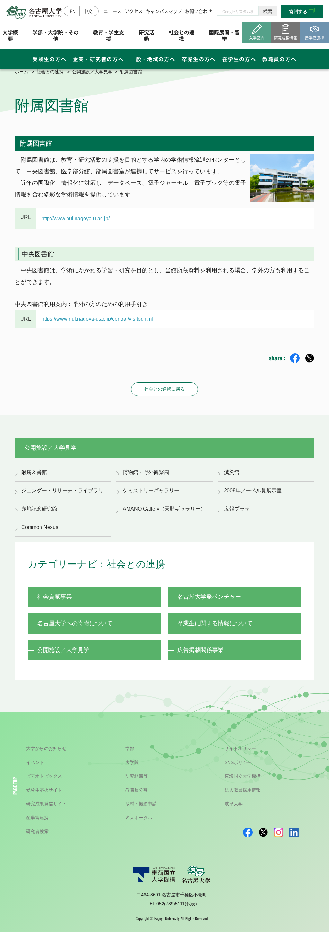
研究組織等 (136, 776)
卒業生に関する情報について (215, 623)
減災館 (231, 472)
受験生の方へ (49, 59)
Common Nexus (39, 527)
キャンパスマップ (164, 11)
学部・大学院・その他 (55, 35)
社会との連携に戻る (164, 389)
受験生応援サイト (44, 789)
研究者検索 (37, 831)
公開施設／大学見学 (92, 71)
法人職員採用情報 (243, 789)
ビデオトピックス (44, 776)
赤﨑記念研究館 (39, 508)
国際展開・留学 (224, 35)
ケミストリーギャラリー (151, 490)
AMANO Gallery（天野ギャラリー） (164, 508)
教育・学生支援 (108, 35)
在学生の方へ (239, 59)
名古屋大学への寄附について (74, 623)
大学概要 (10, 35)
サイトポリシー (240, 748)
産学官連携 (37, 817)
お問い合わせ (198, 11)
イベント (35, 762)
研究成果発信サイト (46, 803)
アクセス (134, 11)
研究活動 (146, 35)
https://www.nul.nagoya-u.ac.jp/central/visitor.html (97, 318)
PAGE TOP (15, 786)
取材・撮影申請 (141, 803)
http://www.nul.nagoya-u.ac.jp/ (75, 218)
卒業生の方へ (199, 59)
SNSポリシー (238, 762)
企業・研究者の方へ (98, 59)
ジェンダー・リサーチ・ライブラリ (62, 490)
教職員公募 (136, 789)
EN (73, 11)
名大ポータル (138, 817)
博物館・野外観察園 (146, 472)
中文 (88, 11)
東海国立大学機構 (243, 776)
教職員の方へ (279, 59)
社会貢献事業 (54, 596)
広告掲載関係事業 (200, 650)
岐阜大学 (234, 803)
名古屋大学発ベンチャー (209, 596)
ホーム (21, 71)
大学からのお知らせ (46, 748)
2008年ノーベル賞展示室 (253, 490)
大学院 (132, 762)
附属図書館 (34, 472)
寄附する (298, 11)
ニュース (112, 11)
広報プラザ (237, 508)
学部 (129, 748)
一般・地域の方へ (152, 59)
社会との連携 (181, 35)
